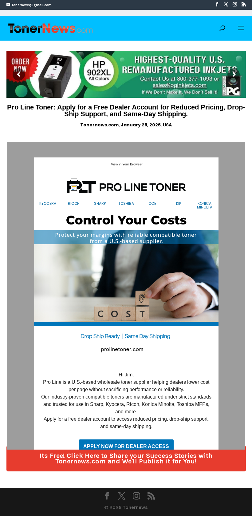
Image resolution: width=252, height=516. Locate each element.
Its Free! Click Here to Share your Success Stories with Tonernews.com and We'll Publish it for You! (126, 458)
